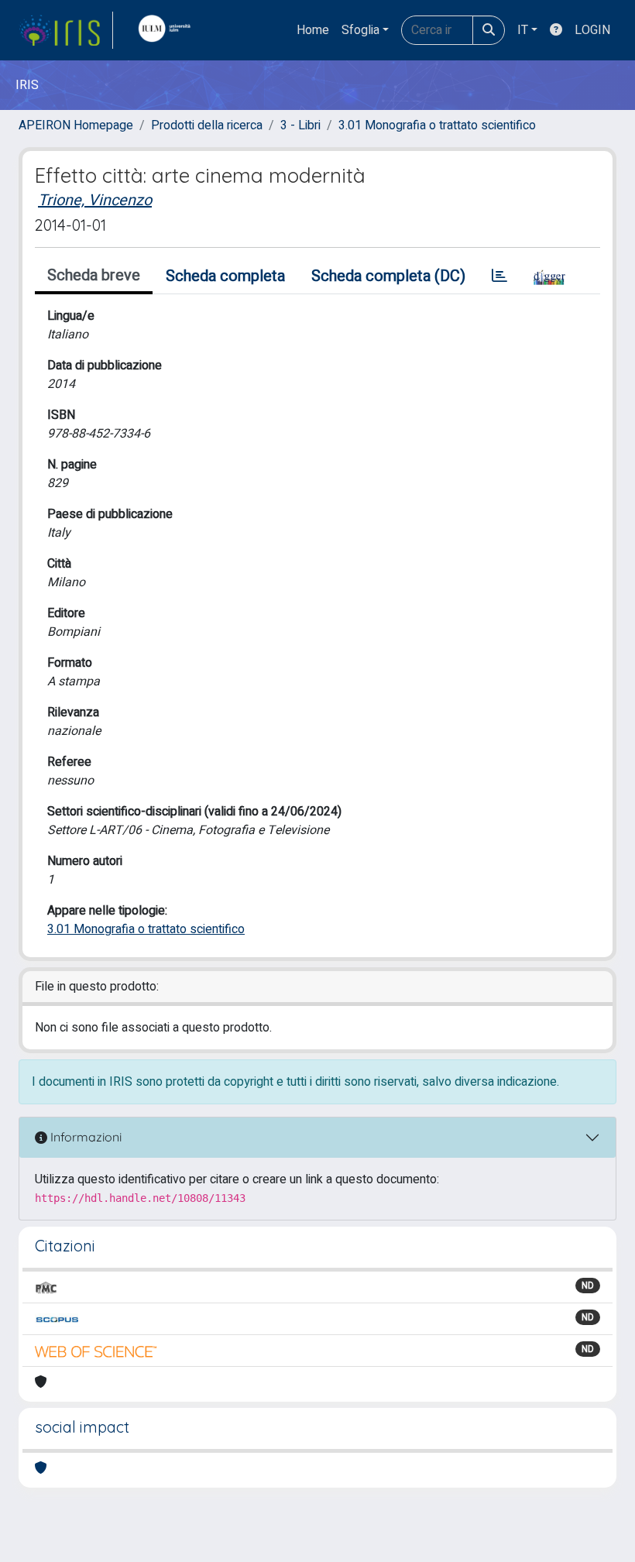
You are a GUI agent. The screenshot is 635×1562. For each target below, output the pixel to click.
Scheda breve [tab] (93, 275)
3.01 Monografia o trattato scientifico (437, 125)
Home (313, 30)
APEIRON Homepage (76, 125)
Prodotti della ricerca (207, 125)
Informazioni (84, 1137)
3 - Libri (300, 125)
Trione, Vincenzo (95, 200)
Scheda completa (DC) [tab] (388, 276)
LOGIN (592, 30)
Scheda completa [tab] (225, 276)
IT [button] (522, 30)
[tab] (499, 276)
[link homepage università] (168, 30)
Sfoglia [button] (360, 30)
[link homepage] (66, 30)
